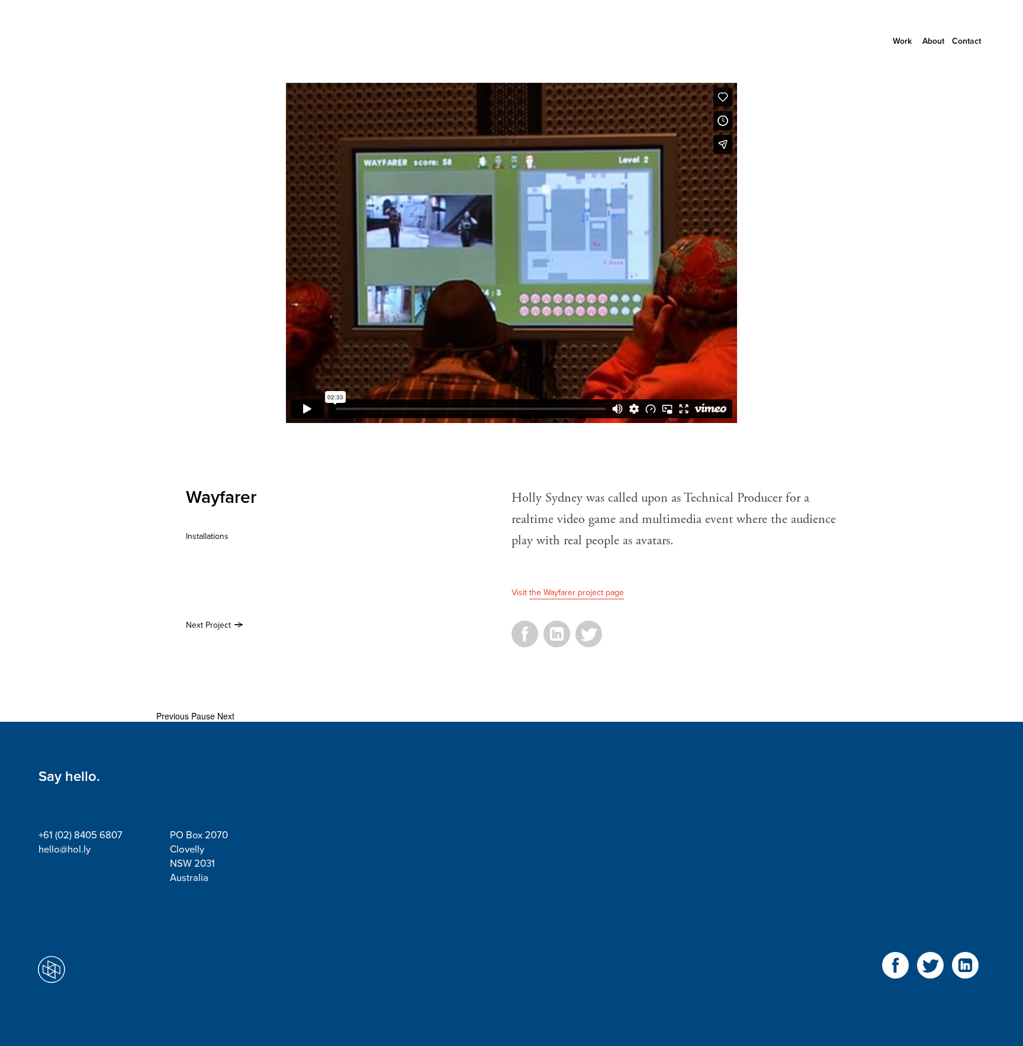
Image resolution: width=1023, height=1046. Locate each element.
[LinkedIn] (556, 641)
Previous (172, 716)
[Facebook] (524, 641)
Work (902, 41)
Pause (203, 716)
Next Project (208, 625)
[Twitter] (588, 641)
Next (225, 716)
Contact (966, 41)
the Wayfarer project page (576, 592)
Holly (92, 41)
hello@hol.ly (64, 849)
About (933, 41)
